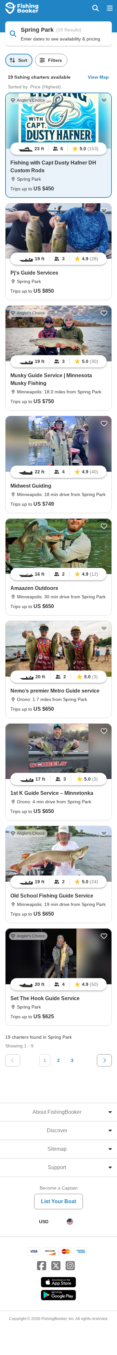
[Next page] (104, 1060)
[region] (58, 148)
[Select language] (70, 1221)
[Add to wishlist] (104, 100)
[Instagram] (70, 1266)
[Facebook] (41, 1266)
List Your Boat (58, 1201)
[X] (55, 1266)
